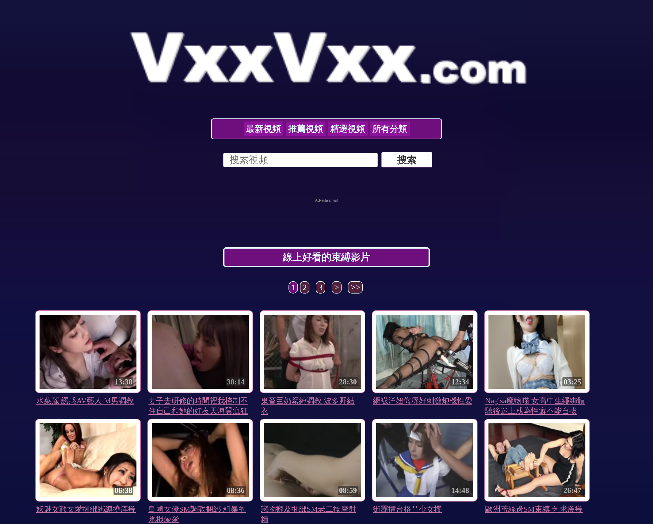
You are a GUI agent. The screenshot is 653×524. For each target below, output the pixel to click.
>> (355, 287)
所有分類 (389, 128)
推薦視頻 (305, 128)
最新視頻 (263, 128)
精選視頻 (347, 128)
